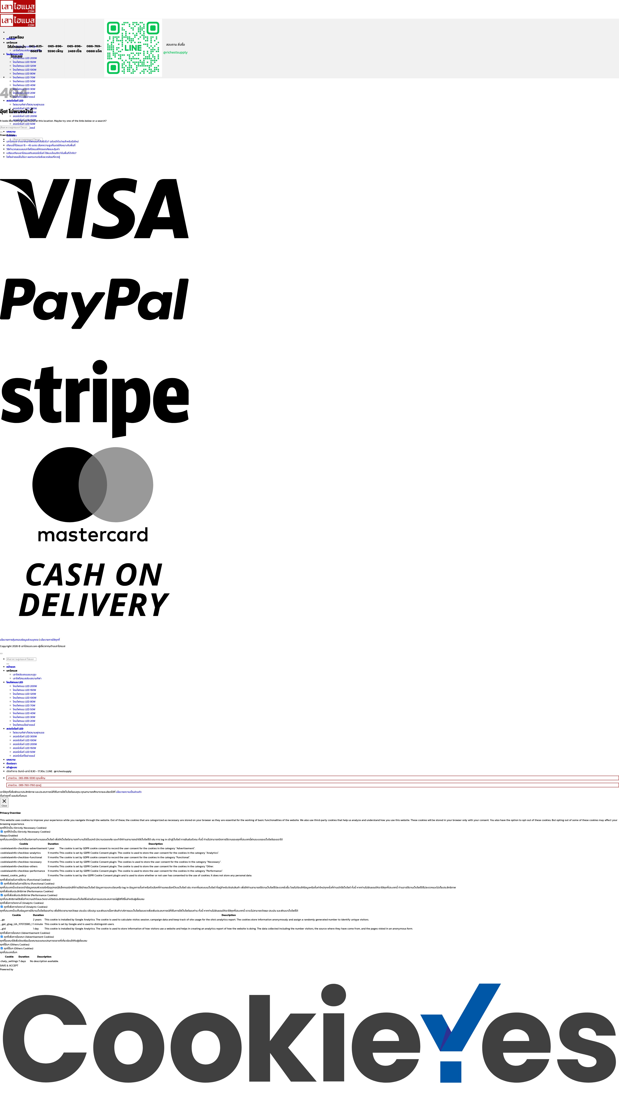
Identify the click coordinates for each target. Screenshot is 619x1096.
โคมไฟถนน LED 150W (24, 62)
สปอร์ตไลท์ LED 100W (24, 740)
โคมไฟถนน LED (14, 682)
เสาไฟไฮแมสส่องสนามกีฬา (27, 50)
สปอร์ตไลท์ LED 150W (24, 748)
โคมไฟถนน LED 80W (24, 73)
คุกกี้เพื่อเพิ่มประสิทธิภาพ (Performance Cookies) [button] (26, 891)
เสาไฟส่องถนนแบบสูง (24, 674)
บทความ (10, 131)
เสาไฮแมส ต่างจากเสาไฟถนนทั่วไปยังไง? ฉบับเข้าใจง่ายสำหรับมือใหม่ (42, 141)
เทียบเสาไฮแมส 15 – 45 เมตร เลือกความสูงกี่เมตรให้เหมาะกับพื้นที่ (40, 145)
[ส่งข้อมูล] (1, 132)
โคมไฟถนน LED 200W (25, 58)
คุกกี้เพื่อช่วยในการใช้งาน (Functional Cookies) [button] (25, 880)
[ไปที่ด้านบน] (1, 653)
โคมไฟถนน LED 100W (24, 70)
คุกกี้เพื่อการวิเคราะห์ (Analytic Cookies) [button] (22, 903)
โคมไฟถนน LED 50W (24, 709)
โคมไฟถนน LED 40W (24, 713)
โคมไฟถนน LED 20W (24, 721)
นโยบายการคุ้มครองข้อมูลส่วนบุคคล (19, 640)
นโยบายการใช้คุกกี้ (50, 640)
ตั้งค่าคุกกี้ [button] (5, 796)
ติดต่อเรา (11, 763)
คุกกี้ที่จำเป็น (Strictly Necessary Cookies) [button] (23, 828)
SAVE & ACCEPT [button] (9, 965)
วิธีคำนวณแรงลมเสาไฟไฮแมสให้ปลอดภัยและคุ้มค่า (33, 149)
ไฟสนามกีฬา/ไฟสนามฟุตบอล (28, 104)
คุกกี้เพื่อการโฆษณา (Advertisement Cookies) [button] (25, 933)
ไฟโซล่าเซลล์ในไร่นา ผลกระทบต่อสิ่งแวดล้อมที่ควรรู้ (33, 157)
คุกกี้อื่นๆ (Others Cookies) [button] (14, 944)
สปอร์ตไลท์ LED (14, 729)
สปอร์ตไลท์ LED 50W (24, 124)
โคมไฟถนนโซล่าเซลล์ (24, 725)
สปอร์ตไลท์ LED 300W (25, 736)
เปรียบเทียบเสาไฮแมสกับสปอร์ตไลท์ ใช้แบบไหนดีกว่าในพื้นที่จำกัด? (41, 153)
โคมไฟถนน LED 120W (24, 66)
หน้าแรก (10, 667)
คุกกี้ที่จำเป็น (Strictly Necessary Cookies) (27, 832)
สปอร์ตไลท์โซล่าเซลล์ (24, 756)
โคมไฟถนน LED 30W (24, 717)
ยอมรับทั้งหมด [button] (19, 796)
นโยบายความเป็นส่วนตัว (129, 792)
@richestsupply (175, 52)
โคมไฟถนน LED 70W (24, 77)
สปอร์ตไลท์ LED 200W (25, 116)
